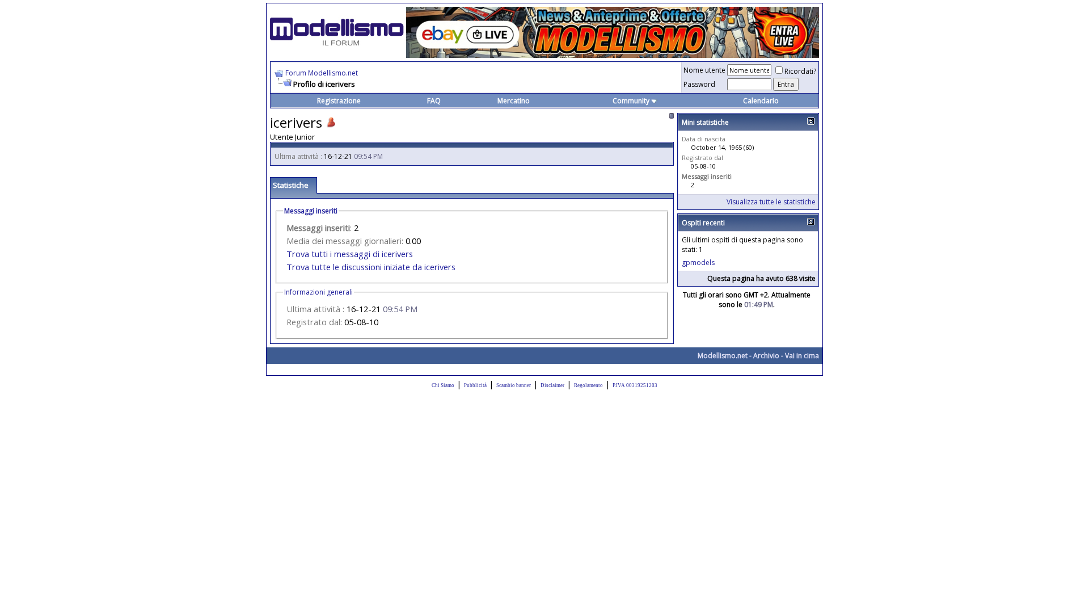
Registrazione (339, 101)
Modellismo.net (723, 355)
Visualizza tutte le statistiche (771, 202)
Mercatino (513, 101)
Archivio (766, 355)
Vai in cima (802, 355)
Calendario (761, 101)
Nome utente (704, 70)
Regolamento (588, 385)
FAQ (434, 101)
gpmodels (698, 262)
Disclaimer (552, 385)
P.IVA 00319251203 (635, 385)
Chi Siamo (443, 385)
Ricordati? (800, 71)
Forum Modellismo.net (321, 73)
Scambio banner (513, 385)
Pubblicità (475, 385)
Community (631, 101)
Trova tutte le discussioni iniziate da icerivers (370, 266)
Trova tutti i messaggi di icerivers (349, 253)
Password (699, 84)
